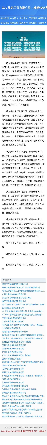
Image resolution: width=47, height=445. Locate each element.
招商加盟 (14, 23)
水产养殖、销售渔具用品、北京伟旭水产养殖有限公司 (24, 338)
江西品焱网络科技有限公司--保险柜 (16, 342)
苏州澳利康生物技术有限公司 (14, 393)
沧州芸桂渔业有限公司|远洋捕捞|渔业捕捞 (19, 389)
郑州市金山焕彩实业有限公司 (14, 345)
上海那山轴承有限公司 (11, 328)
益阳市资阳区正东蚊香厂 (12, 359)
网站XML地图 (10, 428)
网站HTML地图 (36, 428)
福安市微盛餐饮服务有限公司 (14, 301)
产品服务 (33, 18)
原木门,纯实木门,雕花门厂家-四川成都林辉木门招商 (23, 304)
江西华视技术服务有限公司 (13, 349)
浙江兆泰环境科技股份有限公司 (15, 386)
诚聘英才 (23, 23)
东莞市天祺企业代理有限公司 (14, 366)
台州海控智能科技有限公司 (13, 383)
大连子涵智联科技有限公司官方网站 (16, 298)
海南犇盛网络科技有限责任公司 (15, 332)
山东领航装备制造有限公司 (13, 308)
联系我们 (33, 23)
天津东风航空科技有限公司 (13, 369)
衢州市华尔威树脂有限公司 (13, 372)
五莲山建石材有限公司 (11, 379)
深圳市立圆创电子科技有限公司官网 (16, 406)
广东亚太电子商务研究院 (12, 352)
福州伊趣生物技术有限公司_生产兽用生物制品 (21, 288)
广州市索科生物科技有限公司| (14, 294)
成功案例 (42, 18)
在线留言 (42, 23)
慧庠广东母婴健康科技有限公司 (15, 284)
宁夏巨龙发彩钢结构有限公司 (14, 318)
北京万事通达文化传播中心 (13, 321)
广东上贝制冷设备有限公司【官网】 (16, 355)
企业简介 (14, 18)
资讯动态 (5, 23)
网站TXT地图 (22, 428)
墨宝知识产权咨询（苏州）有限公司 (16, 413)
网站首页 (5, 18)
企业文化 (23, 18)
